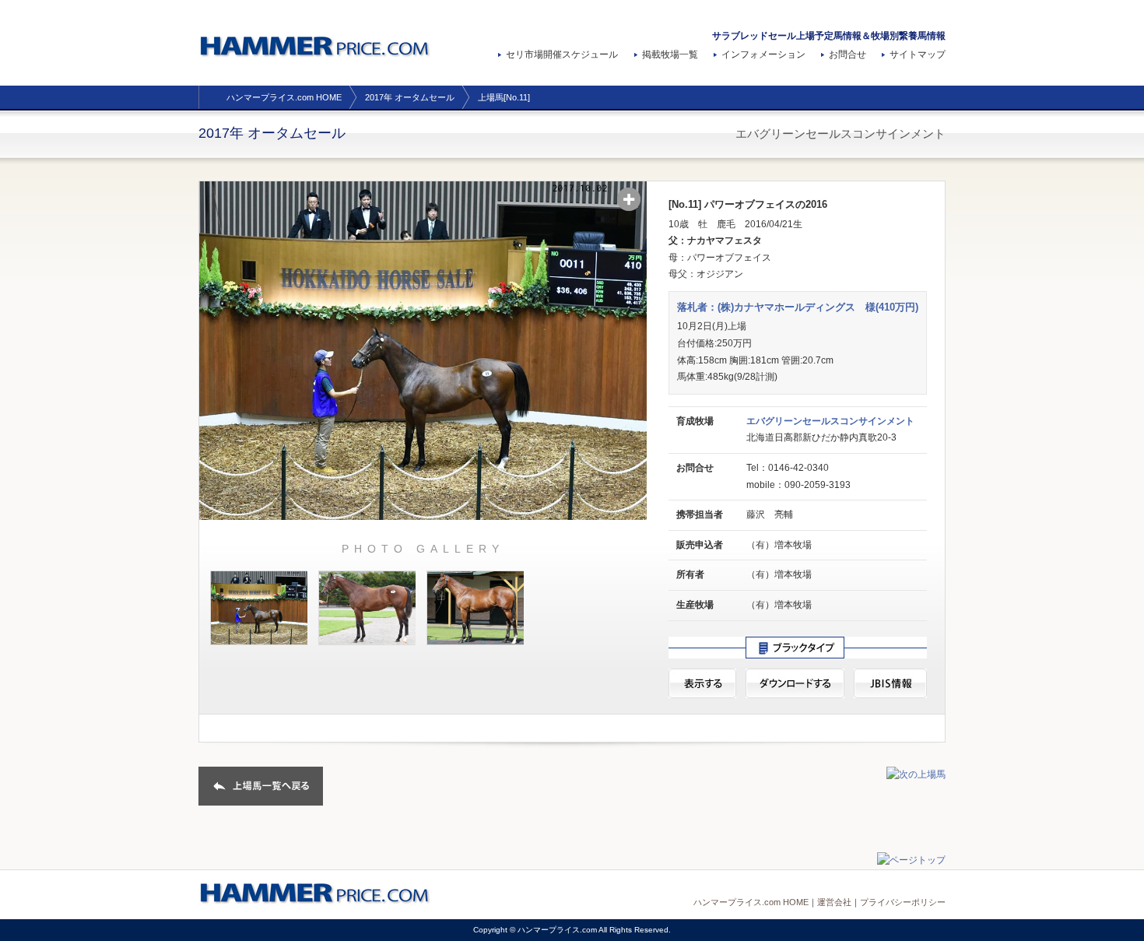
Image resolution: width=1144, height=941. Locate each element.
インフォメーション (763, 54)
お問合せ (847, 54)
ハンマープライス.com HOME (284, 97)
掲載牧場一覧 (670, 54)
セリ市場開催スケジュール (562, 54)
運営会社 (834, 902)
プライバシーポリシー (903, 902)
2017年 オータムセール (409, 97)
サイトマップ (918, 54)
